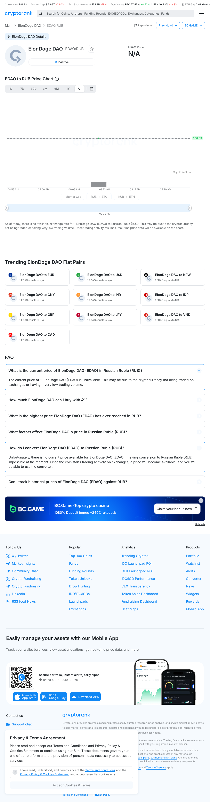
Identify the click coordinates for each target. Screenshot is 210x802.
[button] (25, 696)
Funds (73, 563)
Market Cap (73, 196)
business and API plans (164, 757)
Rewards (192, 601)
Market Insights (23, 563)
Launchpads (78, 601)
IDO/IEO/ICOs (79, 594)
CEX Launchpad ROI (137, 571)
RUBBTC (99, 196)
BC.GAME (191, 25)
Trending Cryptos (134, 556)
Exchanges (77, 609)
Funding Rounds (81, 571)
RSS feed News (24, 601)
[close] (201, 500)
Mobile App (195, 609)
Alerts (190, 571)
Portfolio (192, 556)
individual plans (140, 757)
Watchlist (193, 563)
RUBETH (126, 196)
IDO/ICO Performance (138, 579)
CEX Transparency (135, 586)
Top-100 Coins (80, 556)
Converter (193, 579)
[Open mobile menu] (202, 13)
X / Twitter (20, 556)
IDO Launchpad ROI (136, 563)
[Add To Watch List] (91, 49)
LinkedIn (18, 594)
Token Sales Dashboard (139, 594)
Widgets (192, 594)
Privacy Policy (102, 794)
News (190, 586)
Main (8, 25)
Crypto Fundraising (26, 579)
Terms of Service (156, 767)
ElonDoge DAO (29, 25)
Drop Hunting (79, 586)
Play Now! (166, 25)
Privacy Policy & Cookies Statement (44, 774)
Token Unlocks (80, 579)
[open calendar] (91, 88)
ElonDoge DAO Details (29, 36)
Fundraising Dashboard (139, 601)
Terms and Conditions (75, 794)
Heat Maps (129, 609)
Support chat (22, 724)
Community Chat (25, 571)
